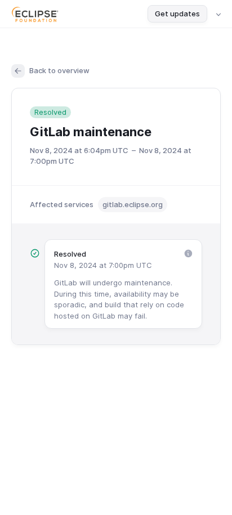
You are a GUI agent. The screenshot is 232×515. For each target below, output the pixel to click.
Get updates (177, 13)
